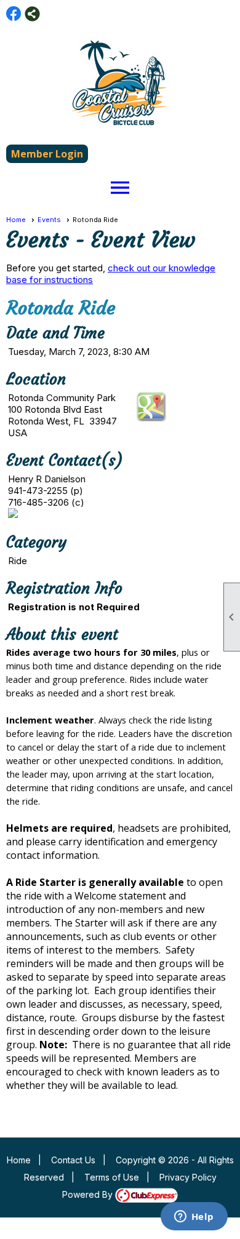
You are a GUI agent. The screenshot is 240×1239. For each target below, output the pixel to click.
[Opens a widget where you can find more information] (194, 1217)
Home (16, 219)
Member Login (47, 154)
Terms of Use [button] (111, 1177)
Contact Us (73, 1160)
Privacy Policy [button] (188, 1177)
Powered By (88, 1194)
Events (49, 219)
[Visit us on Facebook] (14, 14)
